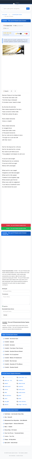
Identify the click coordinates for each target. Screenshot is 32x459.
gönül (19, 395)
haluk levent (7, 386)
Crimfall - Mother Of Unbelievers (13, 357)
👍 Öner (18, 33)
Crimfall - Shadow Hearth (11, 367)
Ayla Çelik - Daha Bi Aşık (11, 442)
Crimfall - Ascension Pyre (11, 338)
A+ (11, 91)
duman (6, 389)
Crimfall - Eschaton (10, 345)
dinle (5, 392)
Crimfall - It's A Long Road (11, 354)
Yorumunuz (5, 294)
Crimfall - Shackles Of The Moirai (13, 364)
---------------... (8, 377)
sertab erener (21, 392)
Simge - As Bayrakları (10, 439)
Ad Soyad (4, 288)
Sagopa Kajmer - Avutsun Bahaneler (14, 423)
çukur (5, 398)
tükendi (6, 404)
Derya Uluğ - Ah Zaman (11, 430)
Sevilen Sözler (19, 455)
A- (15, 91)
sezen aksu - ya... (22, 377)
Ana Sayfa (4, 14)
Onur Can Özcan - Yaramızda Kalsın (14, 433)
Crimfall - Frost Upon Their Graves (14, 348)
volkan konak (21, 383)
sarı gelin (6, 401)
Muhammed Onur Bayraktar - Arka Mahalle (16, 420)
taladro (6, 383)
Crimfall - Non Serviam (11, 361)
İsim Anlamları (12, 455)
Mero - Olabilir (8, 426)
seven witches (22, 401)
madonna (20, 386)
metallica (20, 380)
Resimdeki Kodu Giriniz (8, 309)
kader (19, 398)
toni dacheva (7, 395)
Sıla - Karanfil (8, 417)
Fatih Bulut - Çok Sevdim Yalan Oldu (14, 414)
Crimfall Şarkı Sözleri (17, 14)
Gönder (5, 315)
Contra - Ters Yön (9, 436)
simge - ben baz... (23, 404)
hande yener (21, 389)
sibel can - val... (8, 380)
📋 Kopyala (5, 91)
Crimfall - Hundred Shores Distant (14, 351)
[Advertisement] (16, 72)
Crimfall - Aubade (9, 341)
